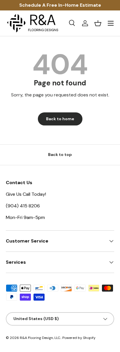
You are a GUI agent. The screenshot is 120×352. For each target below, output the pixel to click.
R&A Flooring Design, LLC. (40, 337)
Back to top (60, 154)
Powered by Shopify (79, 337)
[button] (97, 23)
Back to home (60, 118)
